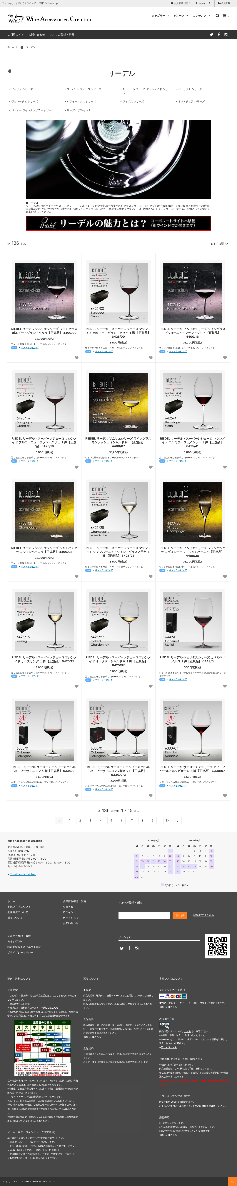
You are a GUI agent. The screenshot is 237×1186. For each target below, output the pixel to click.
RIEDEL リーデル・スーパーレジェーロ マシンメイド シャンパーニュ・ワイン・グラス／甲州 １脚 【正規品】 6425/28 (118, 552)
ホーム (10, 47)
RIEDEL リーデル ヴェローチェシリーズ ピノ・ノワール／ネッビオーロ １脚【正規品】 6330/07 (193, 769)
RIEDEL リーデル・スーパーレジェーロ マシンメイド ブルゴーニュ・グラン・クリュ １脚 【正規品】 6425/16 (44, 442)
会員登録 (226, 3)
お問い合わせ (37, 34)
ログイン (203, 3)
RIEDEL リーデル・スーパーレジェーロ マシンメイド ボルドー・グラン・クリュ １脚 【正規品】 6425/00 (118, 332)
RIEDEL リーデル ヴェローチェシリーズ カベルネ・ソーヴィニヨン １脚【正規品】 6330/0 (44, 769)
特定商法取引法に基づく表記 (24, 946)
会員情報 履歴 (180, 3)
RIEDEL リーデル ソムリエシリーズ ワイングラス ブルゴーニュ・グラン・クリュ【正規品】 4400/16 (193, 332)
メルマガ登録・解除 (62, 34)
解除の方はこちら (203, 915)
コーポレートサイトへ (23, 874)
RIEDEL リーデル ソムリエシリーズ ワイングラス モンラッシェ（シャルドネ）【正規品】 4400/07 (118, 442)
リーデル (30, 47)
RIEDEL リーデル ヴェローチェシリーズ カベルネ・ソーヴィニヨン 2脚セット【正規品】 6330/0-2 (118, 771)
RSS (9, 941)
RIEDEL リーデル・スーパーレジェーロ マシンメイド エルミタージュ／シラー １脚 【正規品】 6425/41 (192, 442)
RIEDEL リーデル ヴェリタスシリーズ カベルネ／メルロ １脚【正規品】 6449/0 (193, 659)
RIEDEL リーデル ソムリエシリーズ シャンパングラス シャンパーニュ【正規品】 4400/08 (44, 550)
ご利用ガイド (15, 34)
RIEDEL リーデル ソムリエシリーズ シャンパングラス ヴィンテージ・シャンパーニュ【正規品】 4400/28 (193, 552)
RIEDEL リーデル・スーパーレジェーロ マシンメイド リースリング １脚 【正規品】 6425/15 (44, 659)
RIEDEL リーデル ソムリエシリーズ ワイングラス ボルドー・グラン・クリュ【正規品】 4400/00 (44, 331)
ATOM (18, 941)
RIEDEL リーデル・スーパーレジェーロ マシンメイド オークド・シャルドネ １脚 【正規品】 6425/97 (118, 661)
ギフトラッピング (30, 347)
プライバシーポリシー (20, 952)
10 (167, 820)
